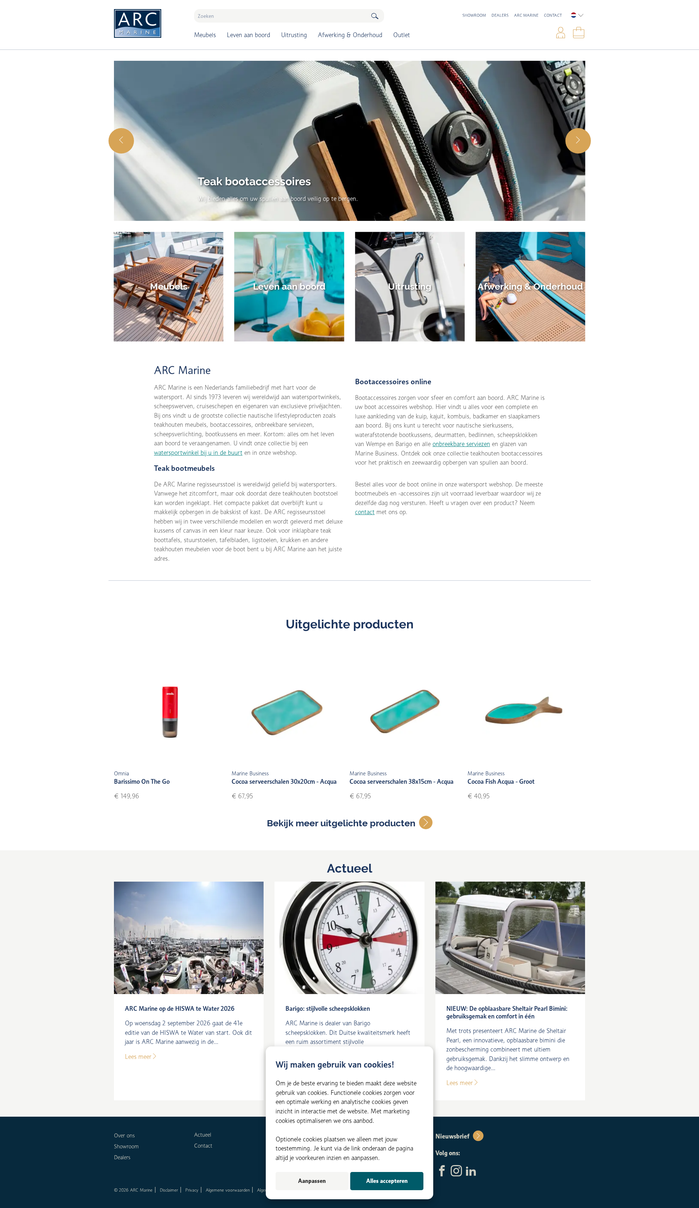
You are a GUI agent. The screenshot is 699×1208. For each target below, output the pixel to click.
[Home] (148, 23)
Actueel (349, 868)
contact (365, 512)
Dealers (500, 15)
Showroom (474, 15)
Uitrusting (294, 35)
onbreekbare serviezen (461, 444)
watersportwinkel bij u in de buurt (198, 452)
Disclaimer (169, 1190)
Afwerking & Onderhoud (350, 35)
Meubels (205, 35)
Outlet (401, 35)
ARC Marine (526, 15)
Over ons (124, 1135)
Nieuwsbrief (452, 1136)
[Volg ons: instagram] (456, 1171)
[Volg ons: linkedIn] (471, 1171)
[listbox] (577, 15)
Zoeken (374, 16)
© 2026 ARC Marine (133, 1190)
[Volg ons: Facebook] (441, 1171)
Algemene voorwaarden (228, 1190)
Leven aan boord (248, 35)
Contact (553, 15)
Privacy (191, 1190)
